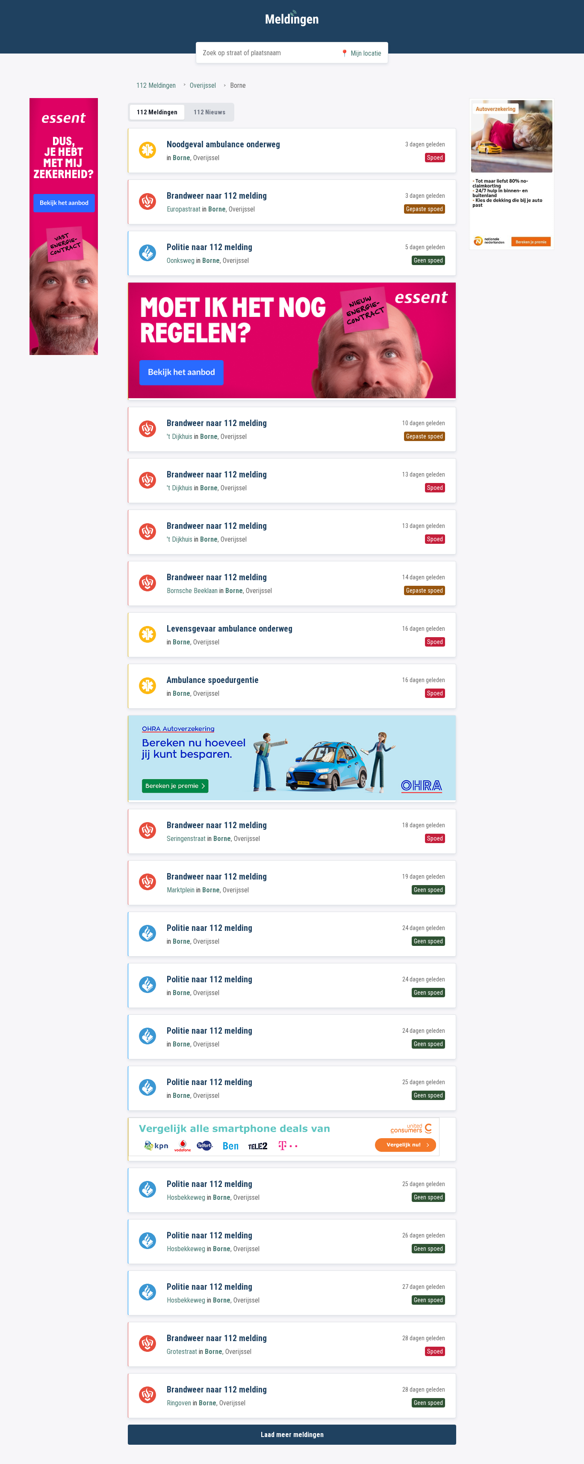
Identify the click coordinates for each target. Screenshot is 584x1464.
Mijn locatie (360, 53)
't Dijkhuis (179, 436)
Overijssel (203, 85)
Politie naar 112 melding (209, 247)
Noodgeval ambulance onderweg (223, 144)
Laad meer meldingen (292, 1435)
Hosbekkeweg (186, 1197)
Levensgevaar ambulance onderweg (229, 628)
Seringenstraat (186, 839)
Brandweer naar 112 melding (217, 196)
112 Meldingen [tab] (157, 112)
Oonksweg (181, 260)
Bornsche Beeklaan (192, 591)
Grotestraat (182, 1352)
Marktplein (181, 890)
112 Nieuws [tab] (209, 112)
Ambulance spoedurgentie (213, 680)
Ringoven (179, 1403)
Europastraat (184, 209)
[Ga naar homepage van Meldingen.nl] (292, 19)
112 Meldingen (156, 85)
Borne (181, 158)
